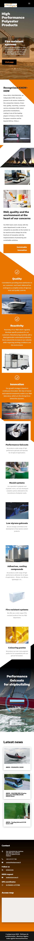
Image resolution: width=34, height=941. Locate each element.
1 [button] (12, 68)
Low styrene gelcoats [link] (17, 523)
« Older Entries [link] (8, 830)
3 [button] (17, 68)
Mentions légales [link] (22, 936)
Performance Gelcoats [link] (17, 444)
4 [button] (19, 68)
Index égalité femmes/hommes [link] (17, 938)
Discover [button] (17, 722)
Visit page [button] (9, 62)
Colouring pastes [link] (17, 647)
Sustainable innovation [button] (22, 248)
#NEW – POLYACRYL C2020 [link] (14, 767)
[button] (29, 4)
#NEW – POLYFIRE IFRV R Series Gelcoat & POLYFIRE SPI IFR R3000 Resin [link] (16, 794)
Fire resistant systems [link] (14, 42)
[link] (10, 5)
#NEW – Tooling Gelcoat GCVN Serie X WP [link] (16, 823)
